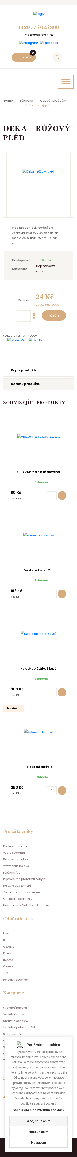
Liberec (8, 960)
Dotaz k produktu (26, 384)
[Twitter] (36, 340)
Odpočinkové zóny (53, 101)
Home (8, 101)
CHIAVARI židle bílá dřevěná (38, 472)
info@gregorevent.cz (38, 35)
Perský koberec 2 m (38, 570)
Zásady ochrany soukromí (21, 892)
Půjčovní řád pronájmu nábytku (25, 879)
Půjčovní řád (12, 872)
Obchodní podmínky (17, 899)
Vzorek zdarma (14, 853)
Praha (7, 933)
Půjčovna (26, 101)
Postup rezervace (15, 846)
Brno (6, 940)
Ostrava (8, 947)
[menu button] (66, 82)
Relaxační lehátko (39, 767)
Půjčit (53, 316)
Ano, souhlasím (38, 1121)
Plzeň (7, 953)
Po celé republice (15, 980)
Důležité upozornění (17, 886)
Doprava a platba (15, 859)
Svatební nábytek (15, 1008)
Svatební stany (13, 1014)
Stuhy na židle (12, 1034)
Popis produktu (24, 370)
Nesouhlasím (38, 1132)
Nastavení (38, 1143)
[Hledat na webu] (57, 57)
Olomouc (9, 966)
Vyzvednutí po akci (16, 866)
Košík (28, 56)
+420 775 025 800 (38, 27)
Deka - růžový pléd (38, 105)
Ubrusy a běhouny (15, 1021)
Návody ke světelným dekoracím (26, 905)
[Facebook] (49, 43)
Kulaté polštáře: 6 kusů (38, 668)
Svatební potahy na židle (20, 1027)
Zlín (5, 973)
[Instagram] (28, 43)
